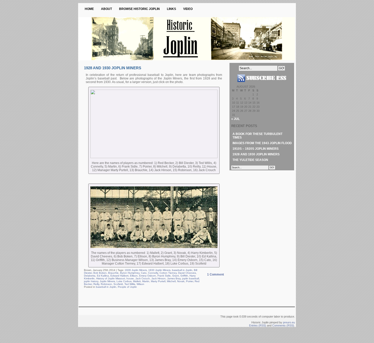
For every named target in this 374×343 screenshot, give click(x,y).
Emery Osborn (147, 275)
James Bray (174, 278)
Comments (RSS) (283, 325)
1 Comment (215, 274)
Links (171, 9)
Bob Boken (100, 272)
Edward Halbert (119, 275)
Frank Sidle (164, 275)
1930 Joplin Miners (159, 270)
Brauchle (113, 272)
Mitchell (171, 281)
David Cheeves (187, 272)
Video (188, 9)
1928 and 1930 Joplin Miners (112, 68)
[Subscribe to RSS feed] (262, 84)
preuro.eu (289, 322)
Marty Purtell (158, 281)
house (130, 278)
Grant (175, 275)
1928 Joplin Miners (136, 270)
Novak (180, 281)
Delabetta (89, 275)
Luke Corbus (124, 281)
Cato (144, 272)
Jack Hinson (158, 278)
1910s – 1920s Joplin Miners (256, 148)
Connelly (153, 272)
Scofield (118, 284)
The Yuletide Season (250, 160)
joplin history (91, 281)
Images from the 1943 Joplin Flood (262, 143)
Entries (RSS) (257, 325)
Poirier (189, 281)
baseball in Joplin (182, 270)
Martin (145, 281)
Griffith (184, 275)
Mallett (137, 281)
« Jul (235, 119)
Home (89, 9)
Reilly (96, 284)
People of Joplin (127, 286)
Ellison (134, 275)
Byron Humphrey (129, 272)
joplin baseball (190, 278)
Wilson (140, 284)
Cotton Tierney (168, 272)
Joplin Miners (107, 281)
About (106, 9)
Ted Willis (129, 284)
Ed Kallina (103, 275)
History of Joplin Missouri (110, 278)
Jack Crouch (142, 278)
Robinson (106, 284)
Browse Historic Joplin (139, 9)
